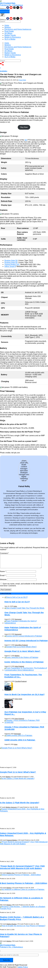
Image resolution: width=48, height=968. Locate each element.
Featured (25, 645)
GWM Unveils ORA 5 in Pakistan (20, 740)
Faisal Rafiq (22, 80)
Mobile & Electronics (12, 37)
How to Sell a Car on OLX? (17, 602)
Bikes (20, 645)
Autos (6, 25)
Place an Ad (5, 10)
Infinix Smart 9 (10, 266)
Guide (20, 699)
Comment (4, 553)
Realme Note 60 (10, 262)
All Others (8, 33)
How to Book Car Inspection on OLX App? (24, 694)
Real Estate (9, 31)
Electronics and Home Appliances (17, 29)
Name (3, 571)
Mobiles (7, 27)
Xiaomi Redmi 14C (12, 264)
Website (3, 579)
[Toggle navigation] (2, 14)
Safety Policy (23, 967)
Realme (14, 924)
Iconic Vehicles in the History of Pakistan (24, 662)
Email (3, 575)
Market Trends (10, 35)
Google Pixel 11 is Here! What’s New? (22, 651)
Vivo (13, 873)
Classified (18, 681)
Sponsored (18, 619)
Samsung (14, 807)
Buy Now (24, 127)
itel (1, 71)
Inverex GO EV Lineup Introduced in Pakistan (26, 641)
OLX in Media (9, 39)
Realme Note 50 (10, 260)
